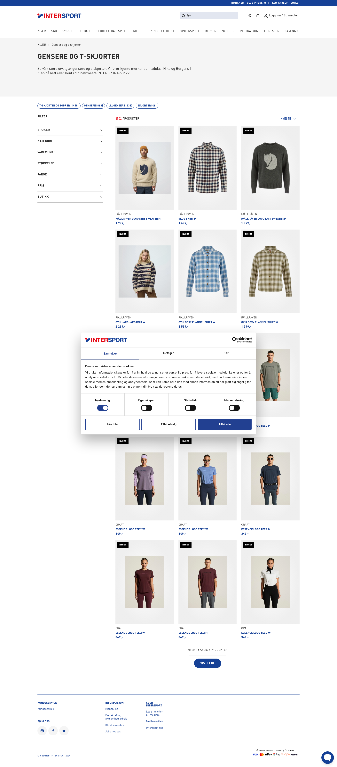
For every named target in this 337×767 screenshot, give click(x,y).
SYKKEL (67, 31)
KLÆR (41, 31)
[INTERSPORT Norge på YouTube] (64, 730)
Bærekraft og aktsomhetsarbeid (116, 717)
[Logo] (61, 15)
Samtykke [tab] (110, 353)
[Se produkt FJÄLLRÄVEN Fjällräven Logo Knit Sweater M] (144, 175)
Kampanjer (293, 31)
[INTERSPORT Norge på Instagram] (42, 730)
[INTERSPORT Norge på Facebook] (53, 730)
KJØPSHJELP (279, 3)
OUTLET (295, 3)
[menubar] (168, 32)
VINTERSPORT (189, 31)
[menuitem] (271, 32)
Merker (210, 31)
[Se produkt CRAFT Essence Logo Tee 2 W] (144, 486)
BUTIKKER (237, 3)
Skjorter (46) (147, 105)
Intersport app (154, 728)
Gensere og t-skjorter (66, 44)
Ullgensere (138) (120, 105)
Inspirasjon (249, 31)
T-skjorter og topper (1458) (59, 105)
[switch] (146, 408)
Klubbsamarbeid (115, 725)
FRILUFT (137, 31)
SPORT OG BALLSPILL (111, 31)
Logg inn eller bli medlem (154, 713)
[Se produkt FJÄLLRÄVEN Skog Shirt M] (207, 175)
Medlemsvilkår (155, 721)
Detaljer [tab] (168, 353)
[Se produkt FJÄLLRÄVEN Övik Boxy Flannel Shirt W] (207, 279)
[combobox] (278, 119)
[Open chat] (327, 757)
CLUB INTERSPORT (258, 3)
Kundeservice (45, 709)
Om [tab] (226, 353)
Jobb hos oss (113, 731)
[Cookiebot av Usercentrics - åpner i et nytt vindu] (235, 340)
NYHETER (228, 31)
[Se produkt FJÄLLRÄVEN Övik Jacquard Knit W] (144, 279)
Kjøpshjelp (111, 709)
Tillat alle (225, 424)
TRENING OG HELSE (161, 31)
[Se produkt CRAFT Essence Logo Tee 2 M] (270, 382)
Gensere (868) (93, 105)
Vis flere (207, 663)
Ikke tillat (112, 424)
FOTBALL (85, 31)
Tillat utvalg (168, 424)
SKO (54, 31)
